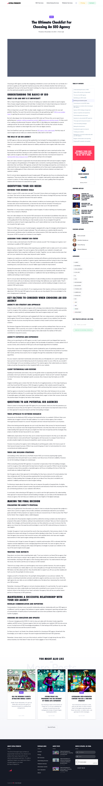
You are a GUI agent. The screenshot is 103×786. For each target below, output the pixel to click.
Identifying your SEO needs (80, 98)
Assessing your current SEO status (81, 103)
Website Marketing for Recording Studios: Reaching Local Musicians (66, 753)
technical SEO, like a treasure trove (17, 157)
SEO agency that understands (46, 130)
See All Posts (83, 182)
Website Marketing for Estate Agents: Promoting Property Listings (65, 769)
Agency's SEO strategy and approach (82, 110)
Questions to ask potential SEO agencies (83, 118)
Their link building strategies (80, 123)
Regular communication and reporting (82, 138)
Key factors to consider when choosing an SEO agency (83, 106)
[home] (13, 3)
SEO (51, 17)
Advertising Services (43, 760)
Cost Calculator (42, 770)
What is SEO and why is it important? (82, 92)
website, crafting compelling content (27, 120)
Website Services (42, 763)
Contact (40, 751)
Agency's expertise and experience (82, 112)
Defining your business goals (80, 100)
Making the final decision (79, 126)
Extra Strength (18, 783)
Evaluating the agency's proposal (81, 129)
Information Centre (42, 767)
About (39, 773)
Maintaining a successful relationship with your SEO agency (83, 135)
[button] (39, 3)
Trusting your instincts (79, 132)
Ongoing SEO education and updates (82, 141)
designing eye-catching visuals (50, 120)
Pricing (39, 754)
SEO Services (41, 757)
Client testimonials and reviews (81, 115)
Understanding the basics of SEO (81, 89)
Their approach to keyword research (82, 121)
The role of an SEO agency (80, 95)
